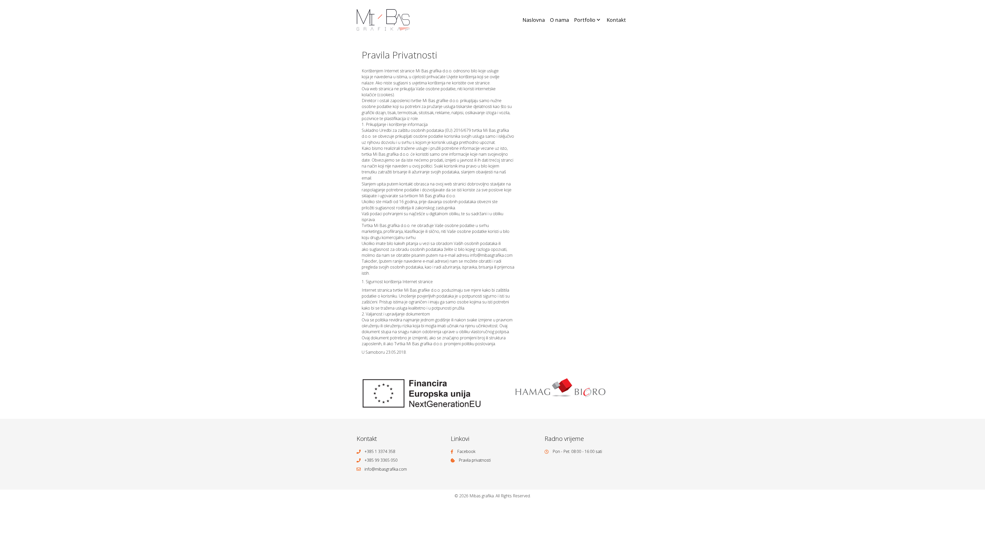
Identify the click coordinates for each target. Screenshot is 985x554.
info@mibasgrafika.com (386, 469)
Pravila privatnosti (475, 460)
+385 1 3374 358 (380, 451)
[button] (598, 20)
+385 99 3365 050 (381, 460)
